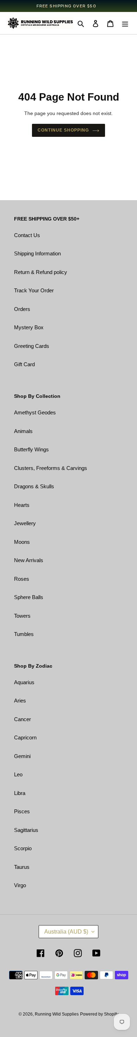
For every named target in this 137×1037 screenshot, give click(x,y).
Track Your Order (34, 290)
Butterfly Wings (31, 449)
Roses (21, 579)
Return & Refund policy (40, 272)
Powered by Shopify (99, 1014)
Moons (22, 542)
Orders (22, 309)
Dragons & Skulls (34, 486)
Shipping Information (37, 253)
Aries (20, 701)
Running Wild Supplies (57, 1014)
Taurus (22, 867)
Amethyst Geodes (35, 412)
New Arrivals (28, 560)
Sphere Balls (28, 597)
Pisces (22, 811)
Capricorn (25, 737)
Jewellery (25, 523)
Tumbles (24, 634)
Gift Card (24, 364)
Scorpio (23, 848)
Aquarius (24, 682)
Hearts (22, 505)
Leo (18, 774)
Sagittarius (26, 830)
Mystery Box (29, 327)
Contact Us (27, 235)
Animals (23, 431)
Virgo (20, 885)
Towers (22, 616)
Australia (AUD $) (66, 932)
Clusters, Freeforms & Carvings (50, 468)
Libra (19, 793)
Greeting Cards (31, 346)
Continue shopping (63, 130)
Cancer (22, 719)
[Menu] (125, 23)
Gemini (22, 756)
